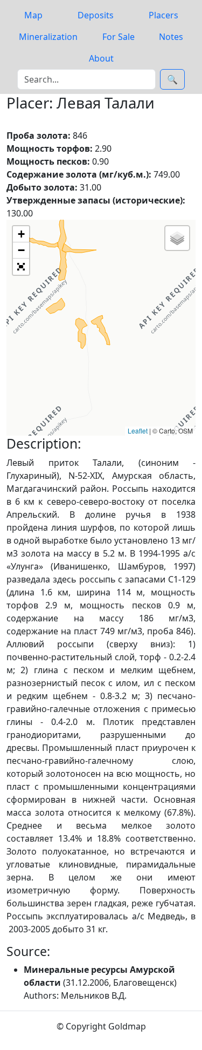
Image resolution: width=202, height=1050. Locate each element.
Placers (163, 15)
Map (33, 15)
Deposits (96, 15)
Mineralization (48, 37)
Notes (171, 37)
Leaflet (138, 430)
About (101, 58)
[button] (21, 234)
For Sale (118, 37)
